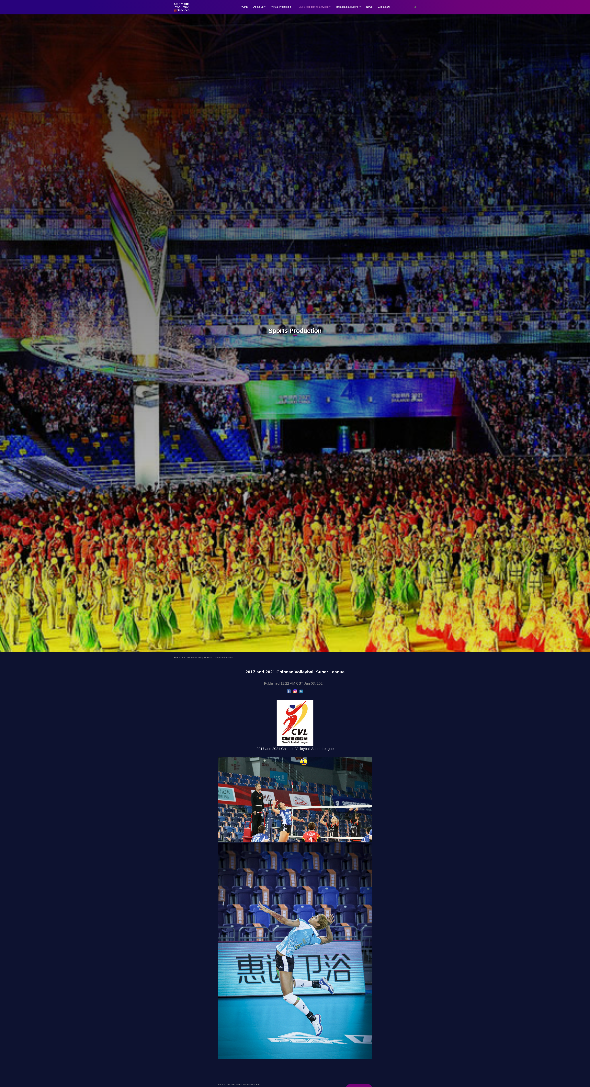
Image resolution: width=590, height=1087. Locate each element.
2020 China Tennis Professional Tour (242, 1084)
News (369, 7)
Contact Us (384, 7)
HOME (244, 7)
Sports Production (224, 657)
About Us (258, 7)
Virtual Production (281, 7)
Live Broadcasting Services (313, 7)
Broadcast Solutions (347, 7)
